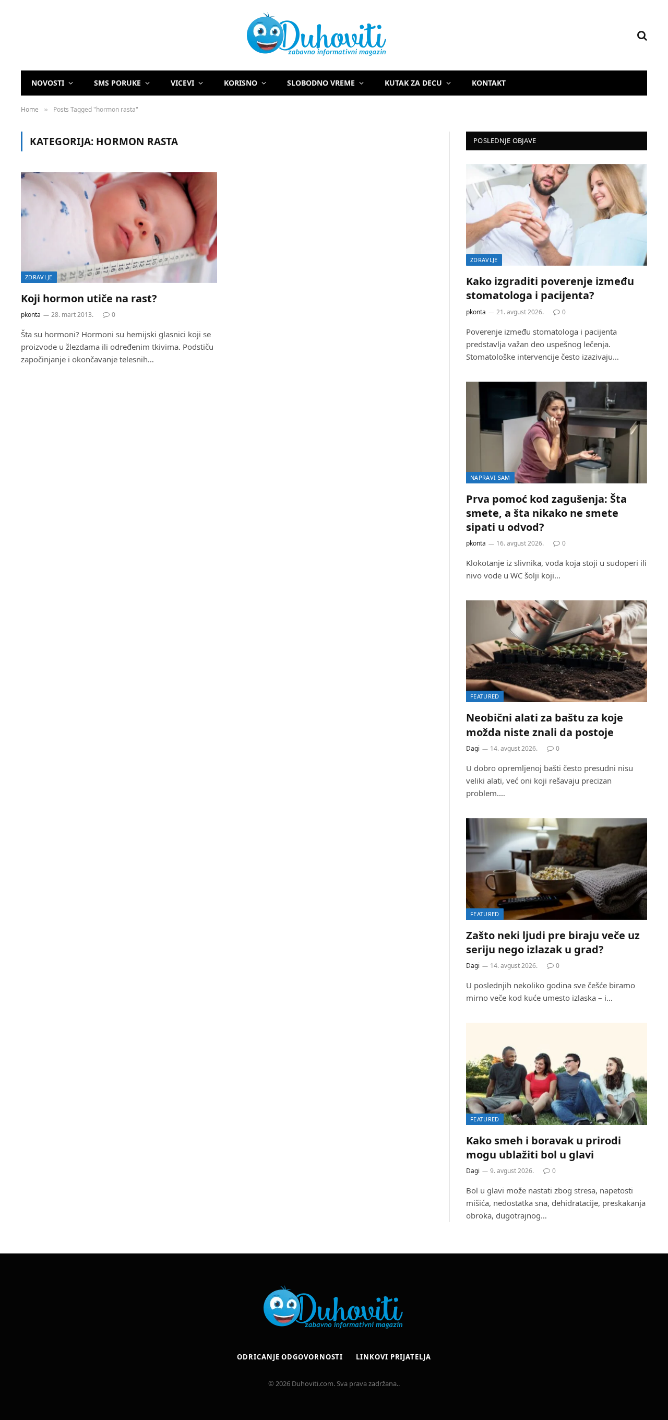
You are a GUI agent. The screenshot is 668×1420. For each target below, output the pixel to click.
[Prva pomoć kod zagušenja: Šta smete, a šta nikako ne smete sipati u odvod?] (556, 432)
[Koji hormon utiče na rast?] (119, 227)
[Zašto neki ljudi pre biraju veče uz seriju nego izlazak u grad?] (556, 869)
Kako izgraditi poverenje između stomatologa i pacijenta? (550, 288)
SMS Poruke (117, 83)
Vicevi (182, 83)
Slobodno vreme (321, 83)
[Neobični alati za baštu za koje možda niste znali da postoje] (556, 651)
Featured (484, 696)
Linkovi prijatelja (393, 1357)
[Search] (641, 35)
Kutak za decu (413, 83)
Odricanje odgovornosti (290, 1357)
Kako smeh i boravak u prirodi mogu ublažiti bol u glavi (543, 1147)
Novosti (47, 83)
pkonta (31, 314)
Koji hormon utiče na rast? (89, 298)
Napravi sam (490, 477)
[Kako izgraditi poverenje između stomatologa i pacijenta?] (556, 215)
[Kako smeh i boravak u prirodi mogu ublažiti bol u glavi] (556, 1074)
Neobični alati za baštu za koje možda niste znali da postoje (544, 725)
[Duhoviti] (204, 35)
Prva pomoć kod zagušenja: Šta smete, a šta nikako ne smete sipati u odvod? (546, 513)
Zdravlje (39, 277)
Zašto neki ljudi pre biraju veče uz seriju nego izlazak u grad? (553, 942)
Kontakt (489, 83)
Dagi (473, 748)
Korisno (240, 83)
